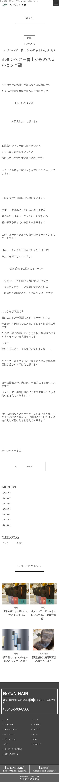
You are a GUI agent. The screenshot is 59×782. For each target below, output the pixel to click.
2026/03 (7, 520)
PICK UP (36, 729)
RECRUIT (37, 724)
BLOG (35, 734)
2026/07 (7, 498)
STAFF (7, 744)
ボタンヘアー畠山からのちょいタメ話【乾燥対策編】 (43, 615)
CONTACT (37, 744)
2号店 (19, 543)
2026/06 (7, 503)
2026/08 (7, 493)
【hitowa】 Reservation (44, 769)
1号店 (5, 543)
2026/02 (7, 525)
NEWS (35, 739)
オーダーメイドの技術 (13, 749)
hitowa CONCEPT (11, 729)
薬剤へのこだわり (11, 754)
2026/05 (7, 509)
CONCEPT (8, 724)
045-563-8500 (31, 779)
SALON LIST (9, 734)
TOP (6, 719)
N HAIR (15, 693)
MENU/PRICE (10, 739)
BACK (29, 466)
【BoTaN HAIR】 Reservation (14, 769)
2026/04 (7, 514)
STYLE (35, 719)
